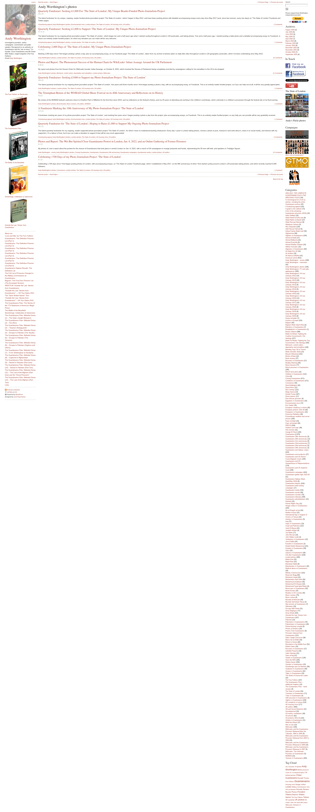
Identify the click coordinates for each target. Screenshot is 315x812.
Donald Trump (290, 394)
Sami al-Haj (289, 655)
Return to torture (291, 642)
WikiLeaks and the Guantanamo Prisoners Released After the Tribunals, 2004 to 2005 (296, 731)
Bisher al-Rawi (290, 356)
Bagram (288, 323)
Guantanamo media (144, 152)
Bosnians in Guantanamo (294, 361)
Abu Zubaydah (290, 227)
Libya (287, 550)
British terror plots (291, 372)
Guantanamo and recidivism (295, 454)
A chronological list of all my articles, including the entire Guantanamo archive (295, 202)
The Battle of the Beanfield (14, 163)
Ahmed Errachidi (291, 242)
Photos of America (292, 629)
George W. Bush (291, 432)
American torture (291, 258)
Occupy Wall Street (292, 608)
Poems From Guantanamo (294, 631)
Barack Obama (290, 332)
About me (8, 233)
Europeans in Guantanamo (294, 412)
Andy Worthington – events (295, 260)
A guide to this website (293, 209)
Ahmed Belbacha (291, 240)
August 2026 (289, 30)
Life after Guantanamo (293, 555)
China (287, 376)
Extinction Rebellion (292, 414)
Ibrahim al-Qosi (290, 512)
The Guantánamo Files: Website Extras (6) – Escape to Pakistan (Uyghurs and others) (20, 345)
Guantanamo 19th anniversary (296, 436)
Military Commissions (293, 573)
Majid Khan (289, 561)
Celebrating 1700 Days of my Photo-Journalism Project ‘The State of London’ (79, 156)
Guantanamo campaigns (128, 152)
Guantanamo (94, 152)
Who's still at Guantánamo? (294, 155)
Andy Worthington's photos (61, 24)
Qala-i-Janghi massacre (293, 638)
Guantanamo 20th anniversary (109, 152)
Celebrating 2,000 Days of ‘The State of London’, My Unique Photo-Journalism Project (84, 46)
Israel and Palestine (292, 526)
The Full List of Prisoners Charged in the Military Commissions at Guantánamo (19, 275)
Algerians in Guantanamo (294, 249)
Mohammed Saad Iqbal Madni (296, 586)
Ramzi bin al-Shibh (292, 640)
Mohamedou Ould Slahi (293, 579)
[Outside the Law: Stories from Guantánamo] (21, 211)
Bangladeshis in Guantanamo (295, 329)
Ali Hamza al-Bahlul (292, 256)
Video (292, 802)
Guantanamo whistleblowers (295, 499)
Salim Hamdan (290, 653)
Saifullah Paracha (291, 651)
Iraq (286, 521)
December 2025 (291, 48)
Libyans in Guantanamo (293, 553)
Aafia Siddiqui (290, 215)
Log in (33, 2)
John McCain (290, 535)
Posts (9, 390)
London (288, 787)
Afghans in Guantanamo (294, 235)
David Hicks (289, 387)
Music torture (290, 597)
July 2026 (288, 32)
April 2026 (289, 39)
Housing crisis (290, 784)
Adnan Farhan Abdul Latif (294, 231)
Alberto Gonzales (291, 247)
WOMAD (88, 104)
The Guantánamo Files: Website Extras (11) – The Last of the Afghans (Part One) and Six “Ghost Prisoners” (20, 372)
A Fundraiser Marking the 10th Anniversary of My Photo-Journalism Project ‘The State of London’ (91, 108)
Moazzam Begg (291, 575)
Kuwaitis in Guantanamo (294, 548)
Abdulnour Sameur (292, 224)
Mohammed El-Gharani (293, 584)
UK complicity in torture (293, 702)
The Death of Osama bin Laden (296, 675)
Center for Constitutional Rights (294, 772)
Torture (306, 797)
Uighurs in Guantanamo (293, 700)
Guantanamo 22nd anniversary (296, 443)
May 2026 (288, 36)
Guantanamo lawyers (292, 483)
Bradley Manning (291, 363)
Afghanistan (289, 233)
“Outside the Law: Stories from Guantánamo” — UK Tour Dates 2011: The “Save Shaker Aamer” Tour (20, 293)
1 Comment (278, 42)
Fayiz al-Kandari (291, 423)
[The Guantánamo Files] (21, 111)
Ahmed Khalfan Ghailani (294, 244)
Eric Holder (289, 405)
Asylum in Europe (291, 320)
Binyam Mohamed (291, 354)
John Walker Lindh (292, 537)
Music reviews (71, 104)
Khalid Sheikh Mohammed (294, 546)
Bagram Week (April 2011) (294, 325)
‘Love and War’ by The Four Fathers (19, 236)
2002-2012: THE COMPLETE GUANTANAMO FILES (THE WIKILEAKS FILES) (295, 195)
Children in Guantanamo (294, 374)
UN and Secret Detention (294, 709)
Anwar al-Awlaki (291, 318)
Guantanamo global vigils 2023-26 (297, 474)
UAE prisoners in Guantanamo (296, 698)
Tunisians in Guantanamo (294, 693)
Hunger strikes (300, 784)
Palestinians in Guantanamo (295, 624)
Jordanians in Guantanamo (295, 539)
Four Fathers (289, 781)
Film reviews (289, 430)
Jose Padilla (289, 541)
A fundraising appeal (45, 24)
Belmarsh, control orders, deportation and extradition (74, 73)
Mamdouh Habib (291, 564)
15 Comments (277, 58)
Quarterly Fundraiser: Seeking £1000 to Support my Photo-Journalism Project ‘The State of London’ (92, 77)
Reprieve (295, 794)
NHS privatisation (290, 789)
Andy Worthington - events (47, 152)
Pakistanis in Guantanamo (294, 622)
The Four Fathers (291, 680)
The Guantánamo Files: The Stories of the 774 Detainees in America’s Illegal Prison (20, 305)
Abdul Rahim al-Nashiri (293, 220)
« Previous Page (262, 2)
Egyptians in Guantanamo (294, 401)
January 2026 (290, 45)
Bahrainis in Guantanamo (294, 327)
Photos (294, 792)
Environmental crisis (78, 24)
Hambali (288, 501)
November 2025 (291, 50)
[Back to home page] (20, 19)
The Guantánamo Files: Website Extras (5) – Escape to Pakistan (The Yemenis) (20, 337)
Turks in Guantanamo (293, 696)
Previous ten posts (277, 2)
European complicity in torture (296, 407)
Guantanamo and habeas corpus (297, 450)
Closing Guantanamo (82, 152)
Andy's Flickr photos (295, 120)
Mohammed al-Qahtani (293, 582)
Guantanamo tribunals (293, 497)
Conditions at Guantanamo (294, 381)
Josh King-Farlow (19, 397)
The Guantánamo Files (13, 128)
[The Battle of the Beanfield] (21, 145)
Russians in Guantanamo (294, 649)
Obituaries (289, 606)
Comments (16, 390)
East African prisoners (293, 398)
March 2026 (289, 41)
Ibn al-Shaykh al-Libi (292, 510)
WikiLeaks (106, 73)
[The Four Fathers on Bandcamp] (21, 77)
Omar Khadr (289, 613)
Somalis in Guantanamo (294, 664)
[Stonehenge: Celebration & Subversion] (21, 179)
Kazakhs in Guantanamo (294, 544)
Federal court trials (292, 428)
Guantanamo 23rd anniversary (296, 445)
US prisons (289, 716)
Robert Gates (290, 646)
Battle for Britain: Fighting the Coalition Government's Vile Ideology (295, 336)
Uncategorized (290, 711)
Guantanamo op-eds (292, 492)
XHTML (9, 392)
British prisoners (303, 770)
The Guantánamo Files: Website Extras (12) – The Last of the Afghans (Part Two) (20, 379)
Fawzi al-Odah (290, 421)
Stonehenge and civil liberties (295, 666)
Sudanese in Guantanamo (294, 669)
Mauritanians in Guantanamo (295, 566)
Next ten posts (43, 2)
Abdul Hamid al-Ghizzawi (294, 218)
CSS (15, 392)
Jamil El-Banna (290, 528)
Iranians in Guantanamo (293, 519)
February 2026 (290, 43)
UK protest (299, 800)
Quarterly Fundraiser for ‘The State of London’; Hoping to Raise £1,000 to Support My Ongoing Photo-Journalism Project (103, 123)
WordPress (19, 394)
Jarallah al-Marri (291, 530)
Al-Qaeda (298, 767)
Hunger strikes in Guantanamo (296, 506)
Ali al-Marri (289, 253)
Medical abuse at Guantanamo (296, 568)
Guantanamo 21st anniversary (296, 441)
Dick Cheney (290, 390)
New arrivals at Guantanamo (295, 604)
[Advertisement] (15, 438)
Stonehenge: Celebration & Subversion (18, 197)
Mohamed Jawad (291, 577)
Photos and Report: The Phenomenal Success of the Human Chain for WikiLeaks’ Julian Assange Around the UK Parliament (105, 62)
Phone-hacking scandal (293, 626)
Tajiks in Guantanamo (293, 673)
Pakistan (288, 620)
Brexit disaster (61, 104)
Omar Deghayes (291, 611)
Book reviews (290, 358)
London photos (90, 24)
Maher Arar (289, 559)
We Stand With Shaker (301, 802)
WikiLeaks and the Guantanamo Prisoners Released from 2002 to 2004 (297, 738)
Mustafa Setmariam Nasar (294, 602)
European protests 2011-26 (295, 410)
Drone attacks (290, 396)
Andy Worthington (18, 38)
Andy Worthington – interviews (296, 262)
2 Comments (278, 24)
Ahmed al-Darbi (290, 238)
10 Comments (277, 152)
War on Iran (289, 725)
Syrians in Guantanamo (293, 671)
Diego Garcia (290, 392)
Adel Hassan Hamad (292, 229)
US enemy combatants (293, 713)
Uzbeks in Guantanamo (293, 720)
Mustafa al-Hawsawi (292, 600)
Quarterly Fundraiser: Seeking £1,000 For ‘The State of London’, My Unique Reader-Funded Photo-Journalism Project (101, 11)
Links (7, 385)
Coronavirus (61, 170)
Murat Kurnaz (290, 591)
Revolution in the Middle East (295, 644)
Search (287, 2)
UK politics (126, 24)
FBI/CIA (288, 425)
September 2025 (291, 54)
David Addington (291, 385)
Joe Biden (289, 533)
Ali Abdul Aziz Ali (291, 251)
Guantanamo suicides (293, 495)
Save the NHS (290, 660)
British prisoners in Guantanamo (296, 367)
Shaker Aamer (290, 662)
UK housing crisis (116, 24)
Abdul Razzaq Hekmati (293, 222)
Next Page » (54, 2)
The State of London (103, 24)
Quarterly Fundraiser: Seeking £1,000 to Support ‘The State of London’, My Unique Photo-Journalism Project (97, 29)
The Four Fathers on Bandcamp (16, 94)
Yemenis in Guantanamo (294, 758)
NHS (308, 787)
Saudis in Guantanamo (293, 658)
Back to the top (278, 179)
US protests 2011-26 (292, 718)
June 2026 (289, 34)
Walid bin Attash (291, 722)
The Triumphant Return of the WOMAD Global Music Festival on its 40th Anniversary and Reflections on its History (100, 93)
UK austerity (289, 800)
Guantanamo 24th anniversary (296, 448)
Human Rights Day (292, 503)
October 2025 (290, 52)
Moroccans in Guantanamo (295, 588)
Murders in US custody (293, 593)
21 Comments (277, 73)
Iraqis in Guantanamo (293, 524)
